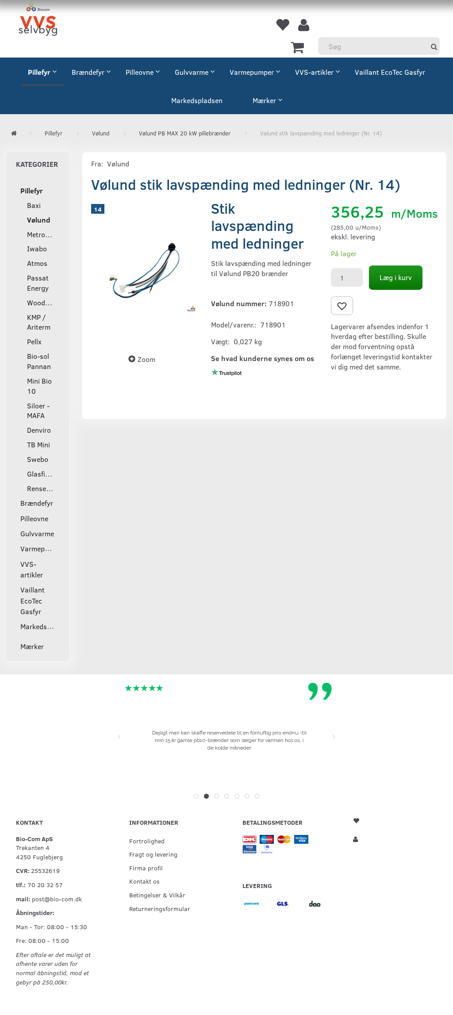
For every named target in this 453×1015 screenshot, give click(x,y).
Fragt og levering (153, 854)
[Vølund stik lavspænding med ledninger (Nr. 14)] (144, 271)
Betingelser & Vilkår (157, 894)
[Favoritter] (282, 24)
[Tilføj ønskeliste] (342, 305)
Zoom (146, 359)
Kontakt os (144, 881)
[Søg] (434, 46)
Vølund (118, 163)
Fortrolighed (147, 840)
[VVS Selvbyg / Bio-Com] (38, 20)
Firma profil (146, 867)
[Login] (304, 24)
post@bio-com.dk (57, 898)
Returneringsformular (159, 908)
